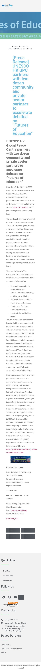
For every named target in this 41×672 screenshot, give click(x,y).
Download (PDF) (12, 519)
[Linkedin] (21, 597)
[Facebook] (3, 597)
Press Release (20, 46)
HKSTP (3, 652)
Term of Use (7, 581)
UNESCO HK (6, 645)
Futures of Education (20, 207)
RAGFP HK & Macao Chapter (11, 649)
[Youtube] (15, 597)
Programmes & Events (20, 49)
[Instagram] (9, 597)
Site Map (6, 571)
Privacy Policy (8, 576)
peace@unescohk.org (19, 510)
